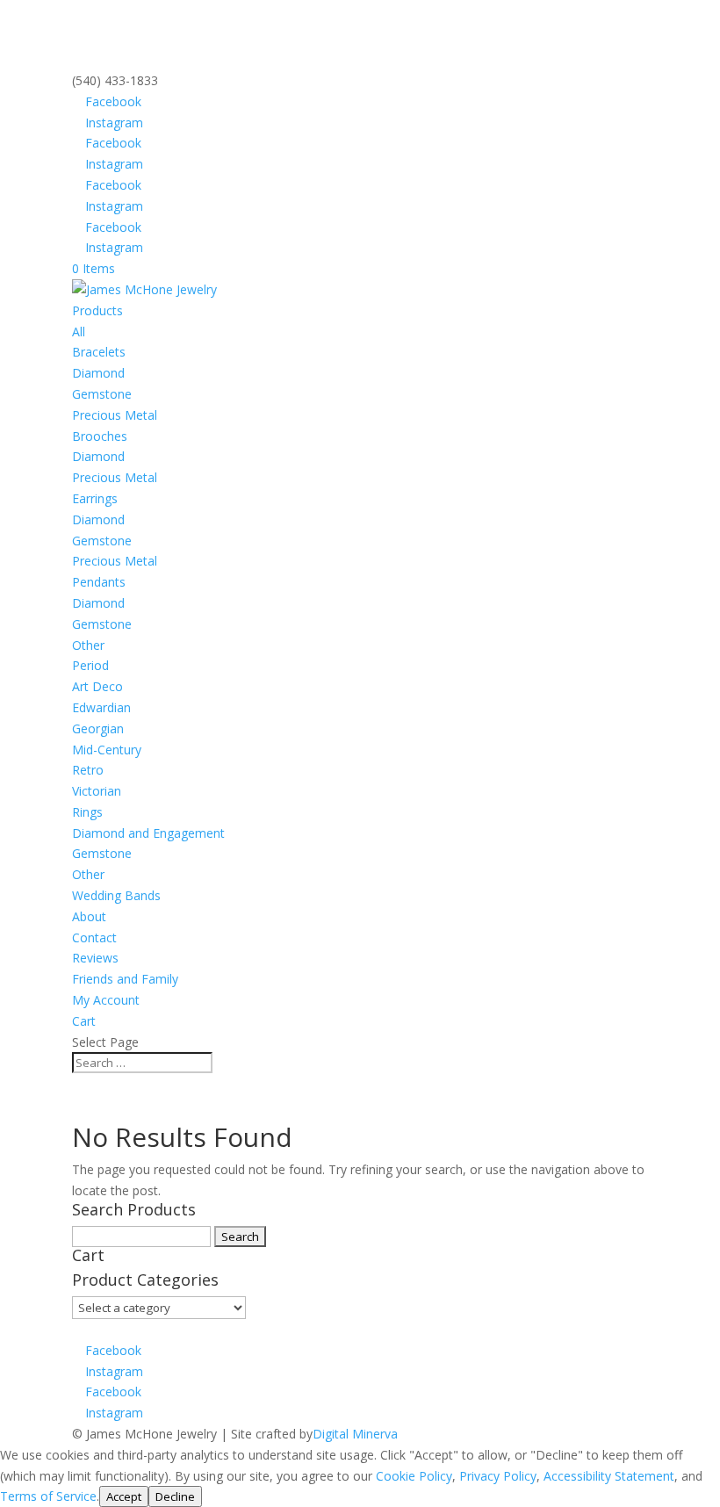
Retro (88, 769)
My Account (106, 999)
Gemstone (102, 394)
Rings (87, 812)
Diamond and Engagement (148, 833)
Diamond (98, 372)
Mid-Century (106, 749)
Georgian (98, 728)
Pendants (99, 581)
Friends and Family (125, 978)
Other (88, 645)
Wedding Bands (116, 895)
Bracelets (99, 351)
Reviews (95, 957)
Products (97, 310)
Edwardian (101, 707)
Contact (94, 937)
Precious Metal (114, 415)
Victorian (96, 790)
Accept (123, 1496)
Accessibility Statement (609, 1475)
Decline (175, 1496)
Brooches (99, 436)
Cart (84, 1021)
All (78, 331)
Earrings (95, 498)
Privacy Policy (497, 1475)
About (89, 916)
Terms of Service (48, 1496)
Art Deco (97, 686)
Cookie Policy (414, 1475)
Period (90, 665)
